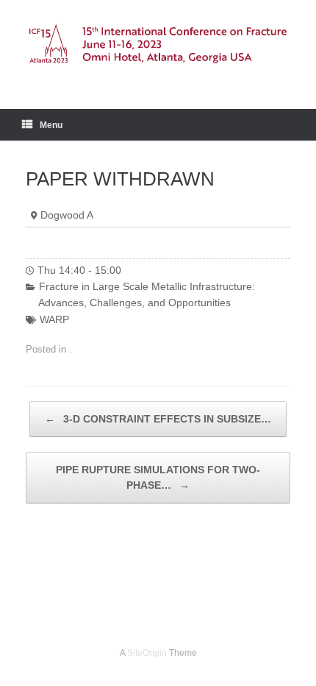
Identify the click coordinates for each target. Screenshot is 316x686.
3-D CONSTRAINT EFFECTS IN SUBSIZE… (158, 419)
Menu (51, 125)
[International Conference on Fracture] (158, 43)
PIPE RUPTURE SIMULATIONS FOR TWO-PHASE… (158, 477)
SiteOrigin (147, 652)
